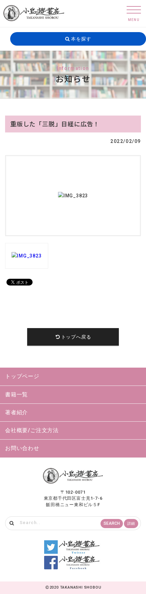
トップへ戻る (76, 337)
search (112, 523)
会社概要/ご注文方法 (32, 430)
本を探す (80, 39)
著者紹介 (16, 412)
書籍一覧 (16, 394)
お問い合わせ (22, 448)
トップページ (22, 376)
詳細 (131, 523)
